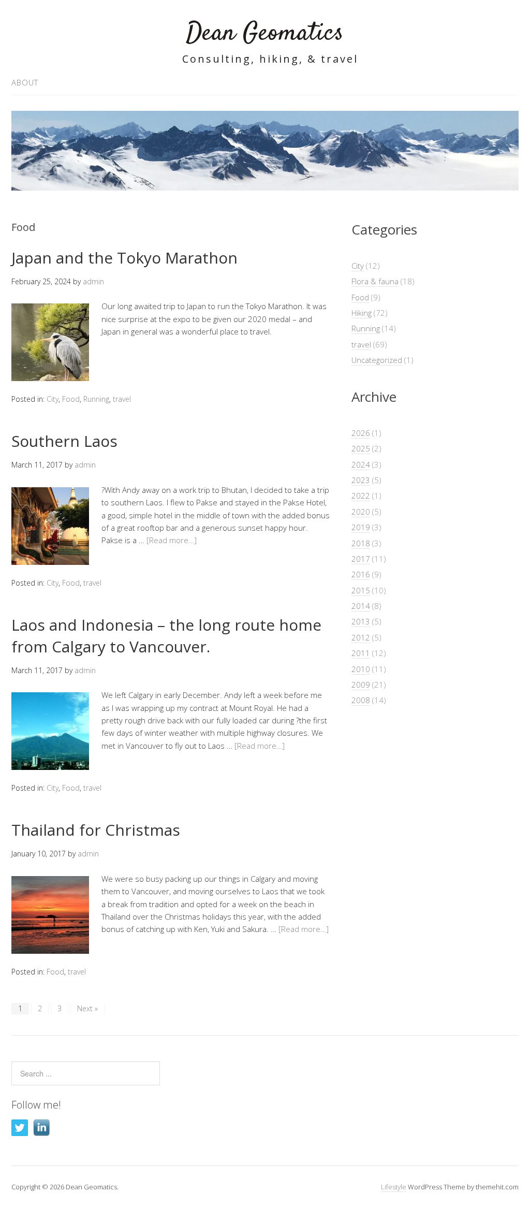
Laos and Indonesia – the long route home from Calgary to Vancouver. (166, 635)
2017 (360, 559)
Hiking (361, 313)
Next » (87, 1008)
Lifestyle (393, 1186)
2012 (360, 637)
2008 (360, 700)
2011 (360, 653)
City (52, 399)
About (24, 82)
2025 (360, 448)
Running (96, 399)
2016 (360, 574)
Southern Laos (64, 441)
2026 (360, 433)
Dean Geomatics (265, 33)
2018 (360, 543)
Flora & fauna (375, 281)
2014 (360, 606)
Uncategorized (376, 360)
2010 (360, 669)
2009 (360, 684)
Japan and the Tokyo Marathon (124, 257)
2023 (360, 480)
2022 (360, 495)
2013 (360, 621)
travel (122, 399)
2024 (360, 464)
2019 (360, 527)
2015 (360, 590)
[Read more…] (171, 540)
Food (71, 399)
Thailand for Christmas (95, 829)
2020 (360, 511)
